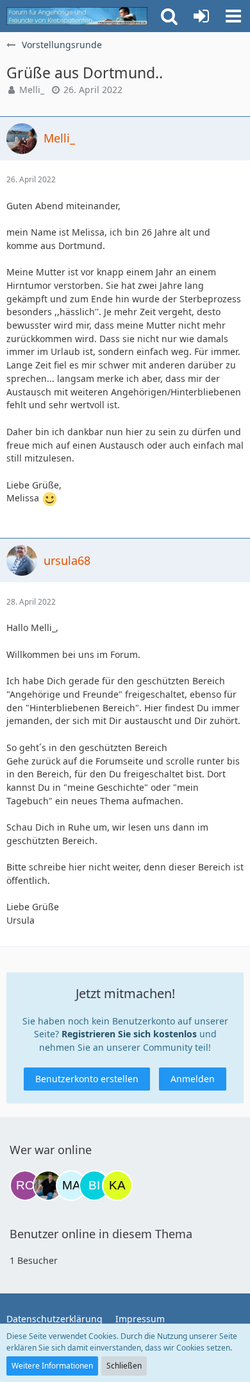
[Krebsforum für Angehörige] (77, 16)
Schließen (124, 1365)
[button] (233, 16)
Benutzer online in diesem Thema (101, 1233)
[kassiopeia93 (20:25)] (117, 1185)
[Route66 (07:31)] (25, 1185)
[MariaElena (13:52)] (71, 1185)
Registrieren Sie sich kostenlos (129, 1034)
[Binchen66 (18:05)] (94, 1185)
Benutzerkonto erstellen (86, 1079)
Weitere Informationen (52, 1365)
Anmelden (193, 1079)
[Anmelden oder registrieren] (201, 16)
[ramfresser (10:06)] (48, 1185)
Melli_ (31, 89)
